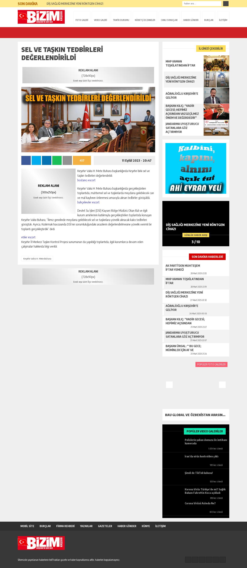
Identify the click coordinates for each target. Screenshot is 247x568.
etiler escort (28, 237)
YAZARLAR (86, 526)
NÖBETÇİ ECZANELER (145, 20)
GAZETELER (105, 526)
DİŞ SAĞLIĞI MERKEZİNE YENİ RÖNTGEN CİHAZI (75, 3)
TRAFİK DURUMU (121, 20)
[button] (42, 2)
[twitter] (202, 560)
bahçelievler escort (88, 202)
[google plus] (209, 560)
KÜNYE (146, 526)
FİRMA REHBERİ (65, 526)
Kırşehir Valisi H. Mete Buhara (37, 258)
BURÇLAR (208, 20)
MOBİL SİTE (27, 526)
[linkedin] (216, 560)
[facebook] (188, 560)
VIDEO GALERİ (100, 20)
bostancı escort (86, 180)
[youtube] (223, 560)
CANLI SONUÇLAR (169, 20)
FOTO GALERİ (82, 20)
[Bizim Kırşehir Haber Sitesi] (41, 17)
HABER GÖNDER (191, 20)
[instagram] (195, 560)
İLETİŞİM (223, 20)
